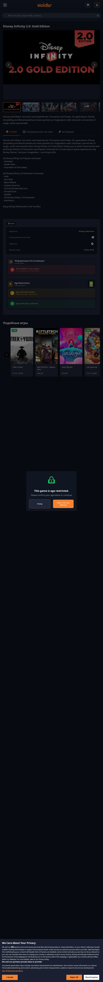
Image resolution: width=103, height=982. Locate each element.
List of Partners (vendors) (12, 971)
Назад (39, 504)
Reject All (74, 977)
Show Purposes (91, 977)
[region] (51, 960)
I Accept (9, 977)
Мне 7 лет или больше (63, 504)
